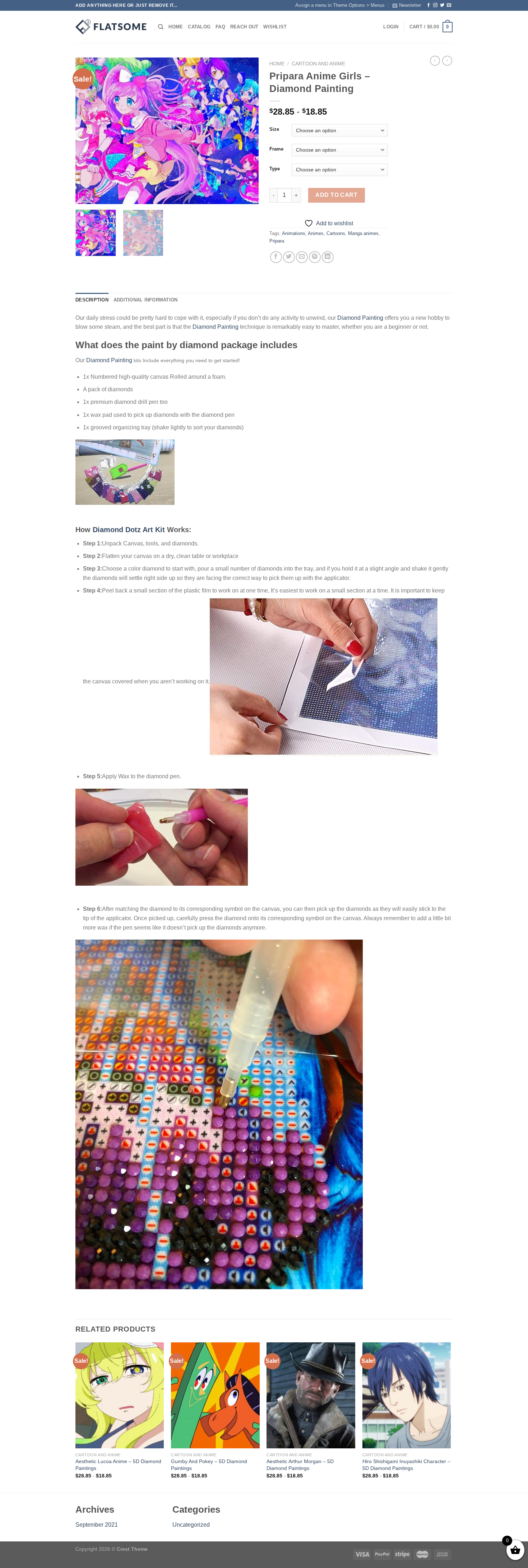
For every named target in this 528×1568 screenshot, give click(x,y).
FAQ (220, 26)
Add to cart (336, 195)
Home (175, 26)
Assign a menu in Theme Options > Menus (340, 5)
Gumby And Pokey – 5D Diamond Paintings (209, 1464)
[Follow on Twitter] (442, 5)
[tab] (91, 300)
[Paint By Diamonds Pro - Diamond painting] (111, 26)
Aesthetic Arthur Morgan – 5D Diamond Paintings (300, 1464)
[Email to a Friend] (302, 257)
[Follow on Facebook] (428, 5)
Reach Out (244, 26)
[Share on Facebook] (276, 257)
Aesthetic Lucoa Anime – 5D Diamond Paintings (118, 1464)
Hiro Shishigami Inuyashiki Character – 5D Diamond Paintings (406, 1464)
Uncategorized (191, 1525)
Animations (293, 233)
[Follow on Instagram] (435, 5)
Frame (276, 149)
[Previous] (88, 131)
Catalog (199, 26)
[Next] (246, 131)
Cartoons (335, 233)
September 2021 (96, 1525)
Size (274, 129)
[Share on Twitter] (289, 257)
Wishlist (275, 26)
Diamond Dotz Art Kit (129, 530)
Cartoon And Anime (318, 63)
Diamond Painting (360, 318)
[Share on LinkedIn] (328, 257)
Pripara (276, 241)
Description (91, 300)
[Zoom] (85, 196)
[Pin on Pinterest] (315, 257)
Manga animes (363, 233)
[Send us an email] (449, 5)
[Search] (160, 27)
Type (274, 168)
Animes (316, 233)
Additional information (146, 300)
